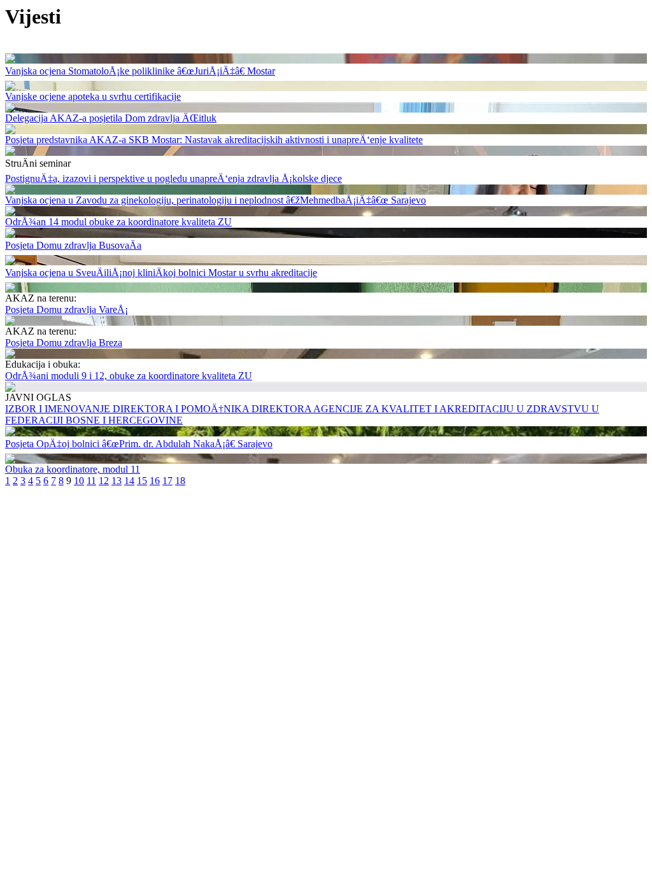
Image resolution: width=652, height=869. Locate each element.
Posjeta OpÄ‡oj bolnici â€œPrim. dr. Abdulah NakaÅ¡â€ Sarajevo (139, 443)
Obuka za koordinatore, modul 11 (72, 469)
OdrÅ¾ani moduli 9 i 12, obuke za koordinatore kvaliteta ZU (128, 375)
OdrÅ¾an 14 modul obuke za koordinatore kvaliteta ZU (118, 221)
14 (129, 480)
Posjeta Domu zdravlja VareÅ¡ (66, 309)
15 (142, 480)
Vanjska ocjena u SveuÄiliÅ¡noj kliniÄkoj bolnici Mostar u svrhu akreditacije (161, 272)
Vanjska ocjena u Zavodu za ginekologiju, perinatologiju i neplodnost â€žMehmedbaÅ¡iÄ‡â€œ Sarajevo (215, 200)
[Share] (10, 60)
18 (180, 480)
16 (155, 480)
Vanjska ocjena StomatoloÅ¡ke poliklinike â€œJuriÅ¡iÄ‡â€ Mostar (140, 71)
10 (79, 480)
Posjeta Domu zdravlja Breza (63, 342)
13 (116, 480)
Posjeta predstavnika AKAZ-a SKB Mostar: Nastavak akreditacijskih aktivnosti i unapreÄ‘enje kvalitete (214, 139)
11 (91, 480)
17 (167, 480)
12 (104, 480)
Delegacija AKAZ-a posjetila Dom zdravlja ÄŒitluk (110, 118)
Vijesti (33, 16)
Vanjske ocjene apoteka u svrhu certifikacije (93, 96)
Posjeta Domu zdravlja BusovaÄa (73, 245)
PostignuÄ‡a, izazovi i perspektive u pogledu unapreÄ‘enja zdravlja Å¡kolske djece (173, 178)
